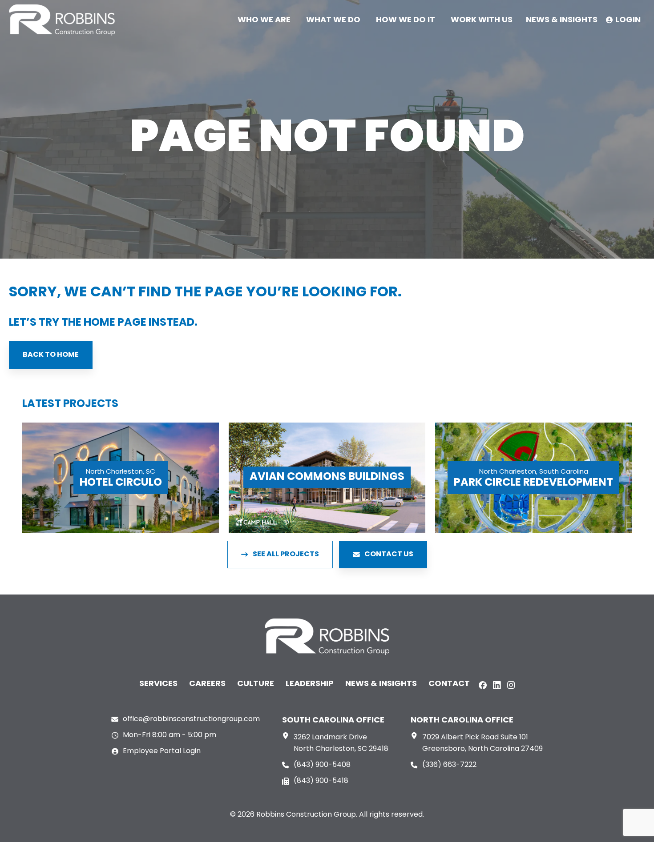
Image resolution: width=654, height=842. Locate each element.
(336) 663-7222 (449, 765)
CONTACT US (388, 554)
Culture (255, 684)
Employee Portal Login (162, 751)
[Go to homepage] (62, 20)
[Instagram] (511, 685)
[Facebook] (483, 685)
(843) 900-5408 (322, 765)
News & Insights (381, 684)
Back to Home (51, 355)
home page (115, 323)
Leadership (310, 684)
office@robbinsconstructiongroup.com (191, 719)
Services (158, 684)
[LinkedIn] (497, 685)
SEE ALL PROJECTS (286, 554)
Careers (207, 684)
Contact (449, 684)
